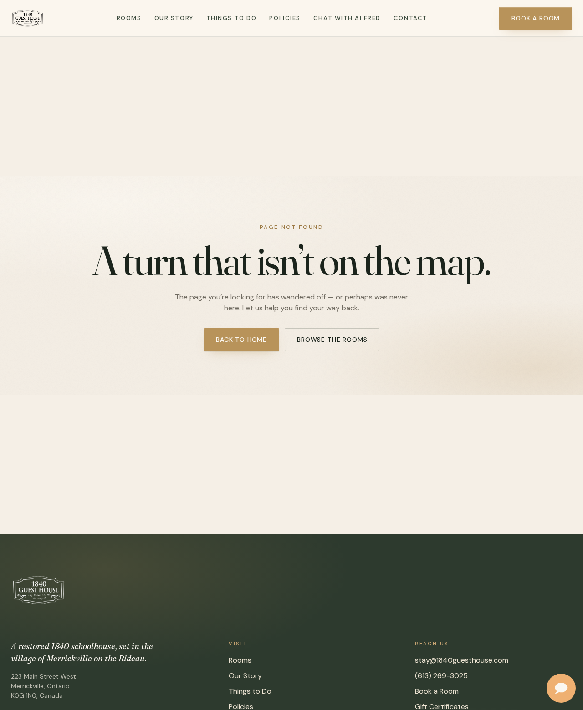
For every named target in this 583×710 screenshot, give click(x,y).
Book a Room (535, 18)
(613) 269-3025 (441, 675)
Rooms (129, 18)
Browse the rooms (332, 339)
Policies (284, 18)
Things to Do (231, 18)
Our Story (174, 18)
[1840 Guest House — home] (28, 18)
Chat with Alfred (347, 18)
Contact (411, 18)
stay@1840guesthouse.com (461, 660)
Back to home (241, 339)
